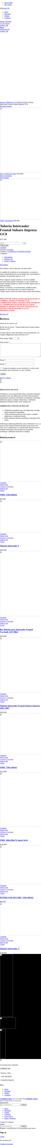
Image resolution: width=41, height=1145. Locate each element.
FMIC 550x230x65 (8, 767)
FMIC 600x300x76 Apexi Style (14, 840)
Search (24, 1105)
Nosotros (7, 1091)
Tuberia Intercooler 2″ (10, 949)
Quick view (4, 485)
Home (2, 102)
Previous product (6, 106)
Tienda (6, 1093)
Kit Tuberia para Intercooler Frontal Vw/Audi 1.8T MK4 (16, 630)
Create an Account (6, 1144)
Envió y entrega (9, 261)
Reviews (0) (8, 259)
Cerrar (2, 490)
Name (2, 360)
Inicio (6, 1089)
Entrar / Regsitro (10, 1118)
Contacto (7, 1095)
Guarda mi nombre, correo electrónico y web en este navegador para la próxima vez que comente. (19, 369)
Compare (3, 248)
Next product (4, 178)
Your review (5, 342)
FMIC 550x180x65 (7, 221)
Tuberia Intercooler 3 (9, 546)
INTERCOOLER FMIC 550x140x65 (16, 897)
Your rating (4, 338)
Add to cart (4, 245)
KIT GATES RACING (8, 174)
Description (8, 257)
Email (2, 364)
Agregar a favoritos (6, 249)
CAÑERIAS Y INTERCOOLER (16, 102)
